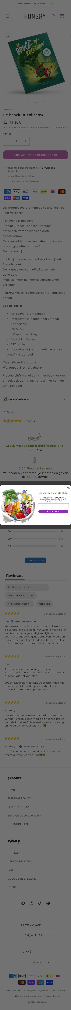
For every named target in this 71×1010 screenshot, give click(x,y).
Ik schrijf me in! (53, 512)
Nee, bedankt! (53, 516)
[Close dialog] (68, 487)
